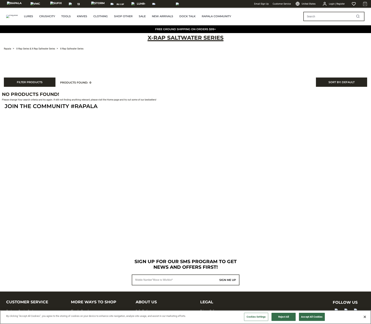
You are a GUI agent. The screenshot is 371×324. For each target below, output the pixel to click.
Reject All (283, 316)
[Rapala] (14, 4)
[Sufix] (56, 4)
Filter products (30, 82)
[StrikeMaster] (187, 4)
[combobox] (341, 82)
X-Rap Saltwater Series (186, 38)
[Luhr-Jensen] (139, 4)
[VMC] (35, 4)
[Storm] (98, 4)
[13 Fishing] (76, 4)
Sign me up (227, 280)
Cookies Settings (256, 316)
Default (341, 82)
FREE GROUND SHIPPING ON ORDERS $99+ (185, 29)
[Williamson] (162, 4)
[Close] (365, 317)
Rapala (7, 48)
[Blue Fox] (118, 4)
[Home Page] (12, 16)
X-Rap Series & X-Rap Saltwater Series (35, 48)
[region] (185, 317)
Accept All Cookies (311, 316)
